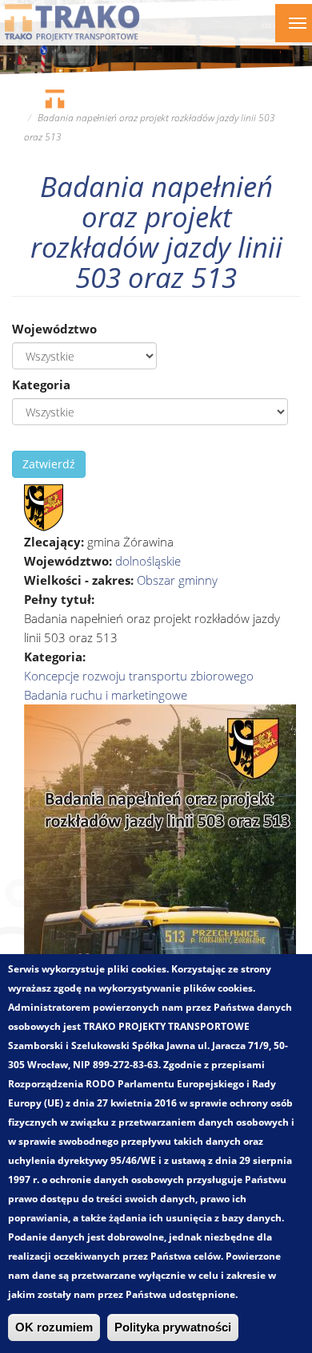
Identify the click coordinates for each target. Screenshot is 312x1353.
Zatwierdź (48, 463)
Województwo (54, 329)
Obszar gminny (177, 580)
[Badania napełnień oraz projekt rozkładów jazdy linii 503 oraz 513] (43, 507)
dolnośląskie (148, 561)
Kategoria (41, 384)
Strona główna (54, 98)
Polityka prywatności (172, 1327)
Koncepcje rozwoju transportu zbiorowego (139, 676)
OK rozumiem (54, 1327)
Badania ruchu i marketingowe (105, 695)
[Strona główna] (72, 22)
